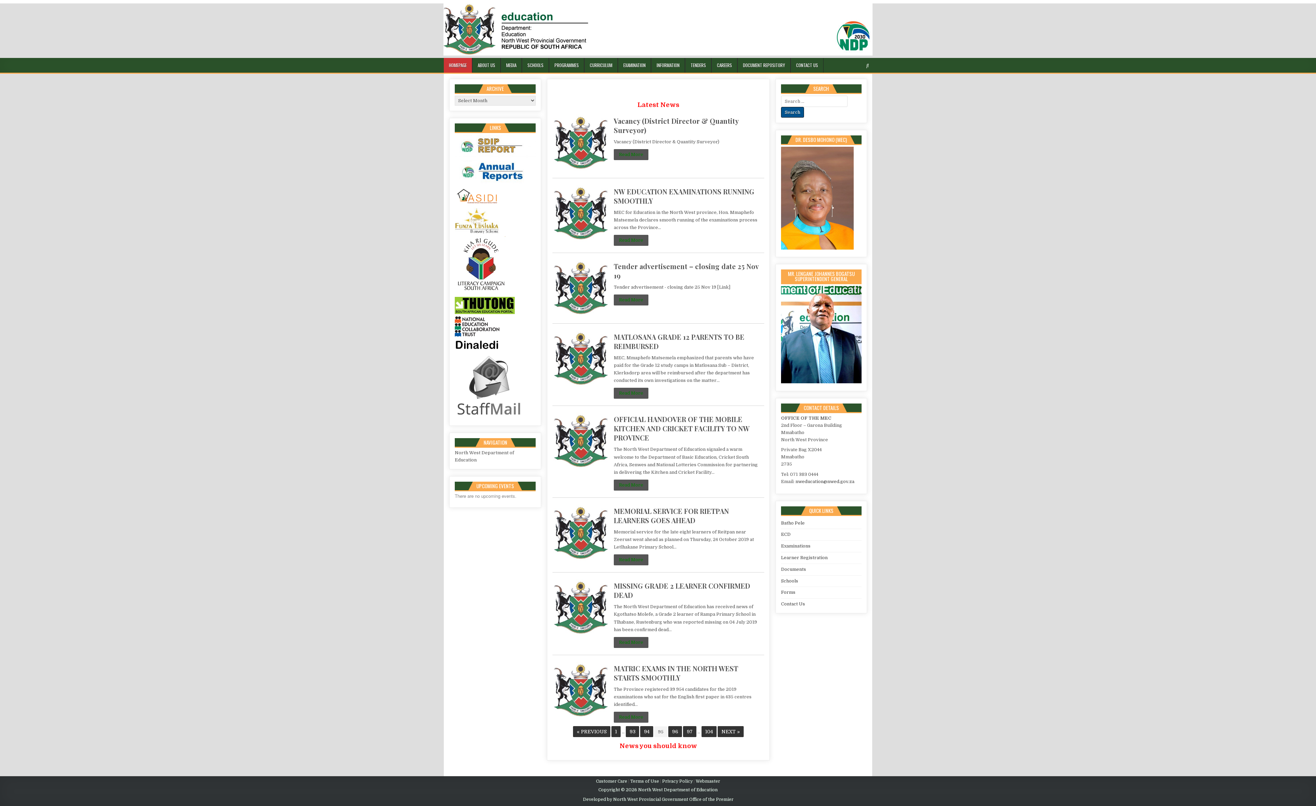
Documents (793, 569)
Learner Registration (804, 557)
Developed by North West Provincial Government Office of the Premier (658, 799)
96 (675, 731)
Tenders (698, 65)
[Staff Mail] (489, 416)
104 (709, 731)
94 (646, 731)
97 (690, 731)
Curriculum (601, 65)
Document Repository (764, 65)
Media (511, 65)
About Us (486, 65)
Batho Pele (793, 523)
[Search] (867, 65)
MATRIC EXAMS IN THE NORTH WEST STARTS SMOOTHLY (676, 673)
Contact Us (807, 65)
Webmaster (708, 781)
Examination (634, 65)
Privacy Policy (677, 781)
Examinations (796, 546)
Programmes (567, 65)
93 (632, 731)
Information (668, 65)
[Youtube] (860, 65)
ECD (786, 534)
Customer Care (611, 781)
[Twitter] (835, 65)
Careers (724, 65)
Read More (631, 154)
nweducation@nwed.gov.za (824, 481)
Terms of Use (644, 781)
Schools (535, 65)
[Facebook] (843, 65)
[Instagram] (852, 65)
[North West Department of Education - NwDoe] (658, 30)
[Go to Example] (495, 156)
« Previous (592, 731)
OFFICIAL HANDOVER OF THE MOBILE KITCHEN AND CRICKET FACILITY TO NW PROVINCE (682, 428)
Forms (788, 592)
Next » (730, 731)
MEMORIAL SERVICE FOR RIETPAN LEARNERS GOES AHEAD (671, 515)
